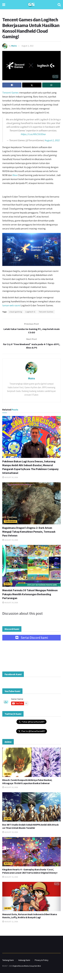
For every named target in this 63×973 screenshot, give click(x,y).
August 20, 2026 (11, 787)
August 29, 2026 (11, 540)
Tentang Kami (8, 960)
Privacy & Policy (41, 960)
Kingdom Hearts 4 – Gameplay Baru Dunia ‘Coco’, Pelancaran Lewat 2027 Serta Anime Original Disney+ (30, 871)
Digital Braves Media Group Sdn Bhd (27, 966)
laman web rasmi (11, 305)
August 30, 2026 (11, 477)
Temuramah (10, 455)
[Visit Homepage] (31, 5)
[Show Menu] (3, 4)
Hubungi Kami (24, 960)
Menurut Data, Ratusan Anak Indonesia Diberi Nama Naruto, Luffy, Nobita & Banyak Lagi (29, 916)
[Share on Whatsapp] (51, 85)
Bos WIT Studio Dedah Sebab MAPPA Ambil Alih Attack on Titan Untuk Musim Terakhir (30, 826)
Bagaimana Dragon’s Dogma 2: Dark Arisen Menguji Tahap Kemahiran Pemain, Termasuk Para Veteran (29, 531)
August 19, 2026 (11, 832)
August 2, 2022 (52, 140)
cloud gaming (15, 312)
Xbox (14, 175)
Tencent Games (10, 92)
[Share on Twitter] (31, 85)
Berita (8, 584)
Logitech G (30, 312)
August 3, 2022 (27, 45)
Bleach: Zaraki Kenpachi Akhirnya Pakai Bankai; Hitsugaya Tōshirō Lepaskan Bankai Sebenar (27, 781)
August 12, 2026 (11, 921)
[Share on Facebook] (11, 85)
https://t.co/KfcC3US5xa (33, 134)
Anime (8, 774)
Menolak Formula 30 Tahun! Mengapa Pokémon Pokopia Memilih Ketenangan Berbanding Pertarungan (29, 594)
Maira (14, 45)
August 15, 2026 (11, 877)
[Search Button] (59, 4)
